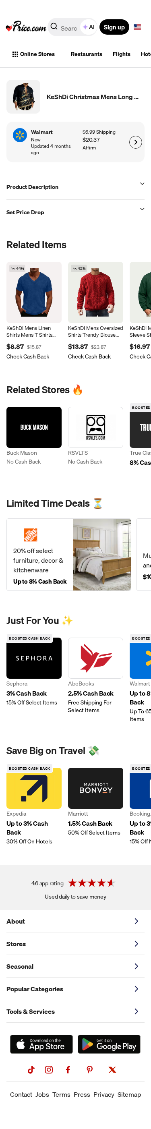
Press (82, 1094)
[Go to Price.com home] (26, 27)
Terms (61, 1094)
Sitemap (129, 1094)
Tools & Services (30, 1011)
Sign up (114, 27)
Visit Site (135, 142)
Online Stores (37, 54)
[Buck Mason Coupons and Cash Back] (34, 441)
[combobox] (73, 27)
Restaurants (86, 54)
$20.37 (91, 140)
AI (92, 27)
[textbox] (137, 27)
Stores (16, 943)
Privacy (103, 1094)
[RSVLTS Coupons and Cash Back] (95, 441)
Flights (121, 54)
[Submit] (54, 28)
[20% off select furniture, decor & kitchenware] (69, 554)
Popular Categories (34, 989)
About (15, 921)
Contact (21, 1094)
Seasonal (19, 966)
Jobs (42, 1094)
